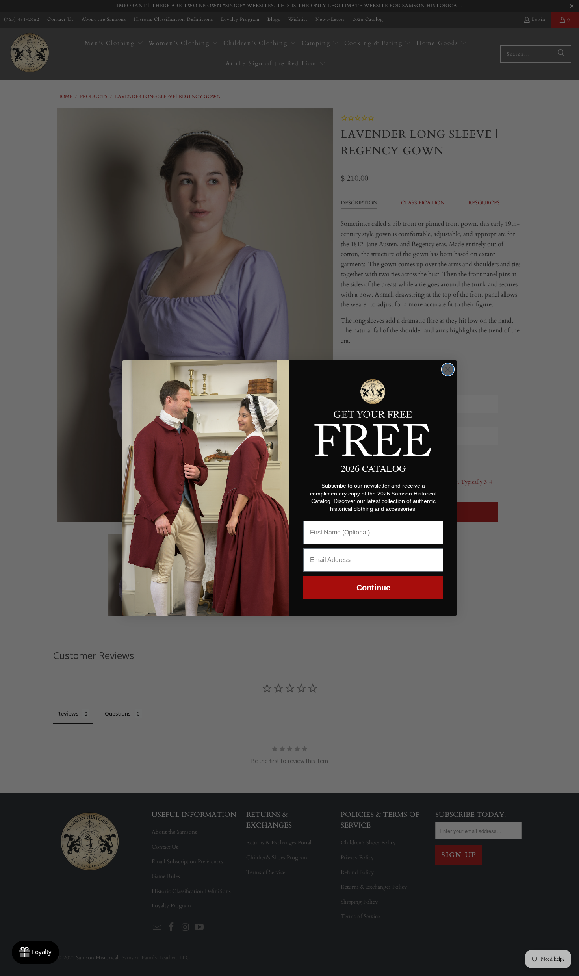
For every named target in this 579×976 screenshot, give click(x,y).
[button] (373, 416)
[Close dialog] (448, 369)
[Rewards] (35, 952)
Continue (373, 587)
